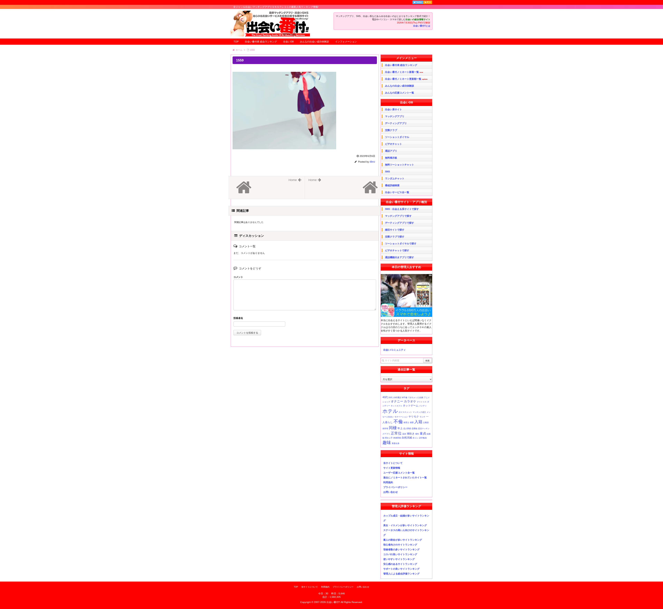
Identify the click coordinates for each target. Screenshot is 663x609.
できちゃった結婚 (415, 397)
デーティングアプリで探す (399, 223)
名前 (304, 318)
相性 (417, 434)
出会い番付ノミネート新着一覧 (404, 72)
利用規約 (388, 482)
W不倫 (404, 397)
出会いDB (288, 41)
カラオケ (410, 401)
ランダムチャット (394, 178)
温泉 (404, 434)
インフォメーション (346, 41)
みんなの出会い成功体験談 (314, 41)
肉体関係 (397, 438)
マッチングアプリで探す (398, 216)
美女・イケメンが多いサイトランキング (405, 525)
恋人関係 (407, 428)
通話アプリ (391, 151)
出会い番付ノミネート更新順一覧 (406, 79)
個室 (412, 422)
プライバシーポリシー (395, 487)
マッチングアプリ (394, 116)
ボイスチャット (405, 412)
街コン (415, 438)
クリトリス (421, 402)
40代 (385, 397)
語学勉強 (423, 438)
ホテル (390, 411)
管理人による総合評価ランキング (401, 573)
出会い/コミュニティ (394, 349)
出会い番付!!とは (421, 26)
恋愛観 (414, 428)
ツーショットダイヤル (397, 137)
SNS (387, 171)
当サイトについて (393, 463)
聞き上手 (389, 438)
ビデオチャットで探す (397, 250)
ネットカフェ (396, 406)
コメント (238, 277)
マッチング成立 (419, 412)
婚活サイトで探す (394, 229)
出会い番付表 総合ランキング (261, 41)
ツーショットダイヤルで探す (400, 243)
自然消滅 (407, 437)
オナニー (397, 401)
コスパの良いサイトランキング (400, 554)
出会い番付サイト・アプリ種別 (406, 202)
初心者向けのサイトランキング (400, 544)
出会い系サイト (393, 109)
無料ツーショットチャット (399, 164)
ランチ (422, 417)
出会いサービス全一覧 (397, 192)
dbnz (372, 161)
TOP (236, 41)
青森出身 (395, 443)
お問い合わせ (390, 492)
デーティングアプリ (396, 123)
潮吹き (411, 433)
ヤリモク (414, 416)
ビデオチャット (393, 144)
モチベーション (401, 417)
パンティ (423, 406)
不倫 (398, 421)
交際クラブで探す (394, 236)
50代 (390, 397)
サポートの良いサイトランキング (401, 568)
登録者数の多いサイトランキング (401, 549)
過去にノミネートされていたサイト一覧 (405, 477)
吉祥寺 (385, 428)
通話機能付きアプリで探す (399, 257)
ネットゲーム (410, 405)
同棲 (393, 428)
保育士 (406, 422)
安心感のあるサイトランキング (400, 564)
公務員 (426, 422)
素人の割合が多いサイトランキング (402, 539)
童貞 (423, 433)
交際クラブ (391, 130)
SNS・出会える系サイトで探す (402, 209)
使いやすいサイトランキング (399, 559)
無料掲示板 (391, 158)
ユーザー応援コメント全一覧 (399, 472)
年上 (400, 428)
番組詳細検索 (392, 185)
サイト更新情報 (391, 467)
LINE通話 (397, 397)
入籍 (418, 422)
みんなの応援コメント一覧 (399, 92)
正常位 (396, 433)
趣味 (386, 442)
